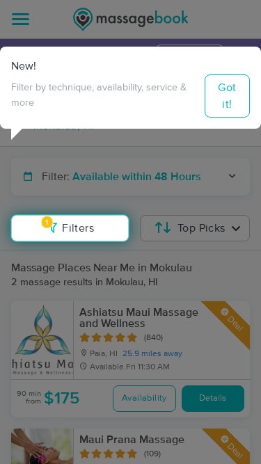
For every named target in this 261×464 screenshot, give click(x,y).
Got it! (227, 96)
